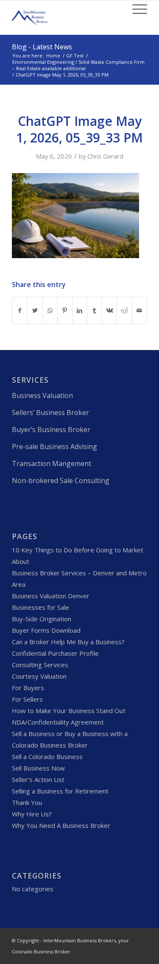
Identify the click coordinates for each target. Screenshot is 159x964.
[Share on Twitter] (35, 310)
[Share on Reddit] (124, 310)
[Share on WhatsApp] (50, 310)
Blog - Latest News (42, 46)
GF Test (75, 55)
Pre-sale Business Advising (54, 446)
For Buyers (28, 687)
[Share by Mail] (139, 310)
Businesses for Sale (40, 607)
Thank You (27, 802)
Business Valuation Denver (50, 595)
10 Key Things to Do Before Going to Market (77, 550)
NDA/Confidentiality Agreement (58, 722)
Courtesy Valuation (39, 676)
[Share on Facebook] (19, 310)
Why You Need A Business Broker (61, 825)
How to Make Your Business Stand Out (69, 710)
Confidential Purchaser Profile (55, 653)
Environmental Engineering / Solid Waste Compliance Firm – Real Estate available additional (78, 65)
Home (53, 55)
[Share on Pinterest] (65, 310)
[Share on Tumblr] (94, 310)
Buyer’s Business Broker (51, 429)
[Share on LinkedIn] (80, 310)
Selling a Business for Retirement (60, 791)
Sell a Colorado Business (47, 756)
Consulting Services (40, 664)
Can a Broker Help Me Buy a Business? (68, 641)
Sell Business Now (38, 768)
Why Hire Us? (32, 814)
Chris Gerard (105, 156)
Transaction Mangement (51, 463)
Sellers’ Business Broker (50, 412)
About (20, 561)
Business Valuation (42, 395)
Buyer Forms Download (46, 630)
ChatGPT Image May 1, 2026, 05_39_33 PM (79, 129)
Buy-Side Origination (41, 618)
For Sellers (27, 699)
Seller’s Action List (38, 779)
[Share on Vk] (109, 310)
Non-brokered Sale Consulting (60, 480)
